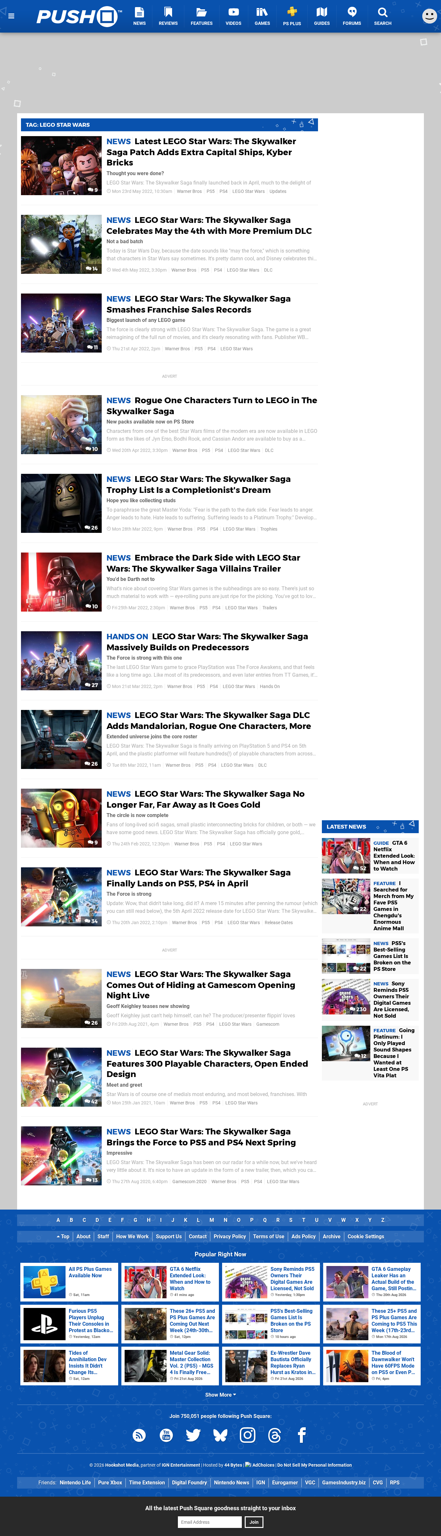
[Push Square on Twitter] (193, 1436)
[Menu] (11, 16)
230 (360, 1009)
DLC (268, 270)
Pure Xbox (110, 1483)
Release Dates (279, 922)
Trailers (269, 608)
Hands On (270, 686)
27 (94, 685)
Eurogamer (285, 1483)
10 (94, 449)
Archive (332, 1236)
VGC (310, 1483)
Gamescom (267, 1024)
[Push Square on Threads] (275, 1436)
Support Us (169, 1236)
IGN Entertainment (181, 1465)
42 (94, 1102)
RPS (395, 1483)
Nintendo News (231, 1483)
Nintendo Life (75, 1483)
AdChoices (262, 1465)
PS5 (211, 191)
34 (94, 921)
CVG (378, 1483)
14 (94, 269)
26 (94, 528)
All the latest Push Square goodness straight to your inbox (220, 1508)
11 (95, 347)
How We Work (132, 1236)
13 (94, 1180)
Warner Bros (189, 191)
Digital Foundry (189, 1483)
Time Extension (147, 1483)
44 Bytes (233, 1465)
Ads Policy (304, 1236)
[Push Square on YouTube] (166, 1436)
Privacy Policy (230, 1236)
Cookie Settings (366, 1236)
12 (363, 1056)
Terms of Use (268, 1236)
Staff (103, 1236)
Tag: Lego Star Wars (58, 125)
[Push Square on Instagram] (248, 1436)
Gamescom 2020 (189, 1181)
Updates (278, 191)
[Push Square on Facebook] (302, 1436)
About (83, 1236)
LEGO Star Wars (248, 191)
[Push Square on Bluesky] (220, 1436)
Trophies (268, 529)
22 (362, 909)
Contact (198, 1236)
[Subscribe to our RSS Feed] (139, 1436)
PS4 (224, 191)
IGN (260, 1483)
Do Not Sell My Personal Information (314, 1465)
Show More (219, 1395)
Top (64, 1236)
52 (362, 868)
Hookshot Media (122, 1465)
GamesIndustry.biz (344, 1483)
